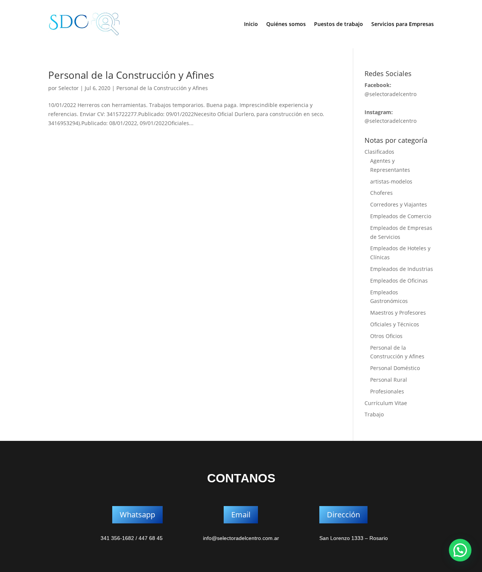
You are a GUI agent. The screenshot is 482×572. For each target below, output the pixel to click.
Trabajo (374, 414)
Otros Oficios (386, 336)
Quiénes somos (286, 24)
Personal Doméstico (395, 368)
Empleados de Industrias (401, 268)
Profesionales (387, 391)
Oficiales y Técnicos (394, 324)
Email (240, 514)
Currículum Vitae (386, 403)
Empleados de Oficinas (399, 280)
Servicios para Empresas (402, 24)
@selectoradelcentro (390, 94)
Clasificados (379, 151)
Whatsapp (137, 514)
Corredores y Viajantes (398, 204)
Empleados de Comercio (400, 216)
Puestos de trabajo (338, 24)
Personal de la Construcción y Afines (131, 75)
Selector (68, 88)
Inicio (251, 24)
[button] (460, 550)
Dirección (343, 514)
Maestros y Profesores (398, 312)
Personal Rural (388, 379)
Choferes (381, 192)
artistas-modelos (391, 181)
